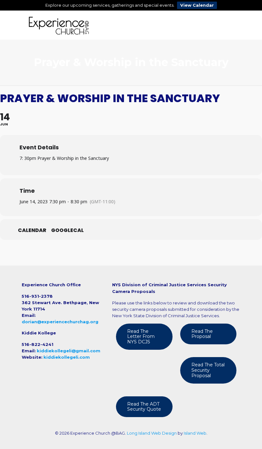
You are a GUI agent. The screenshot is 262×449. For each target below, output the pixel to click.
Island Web (195, 433)
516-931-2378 (37, 296)
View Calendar (197, 5)
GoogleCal (67, 230)
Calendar (32, 230)
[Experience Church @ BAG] (58, 25)
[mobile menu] (230, 24)
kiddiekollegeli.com (66, 357)
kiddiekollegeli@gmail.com (68, 350)
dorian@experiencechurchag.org (60, 321)
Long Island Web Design (152, 433)
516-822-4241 (37, 344)
